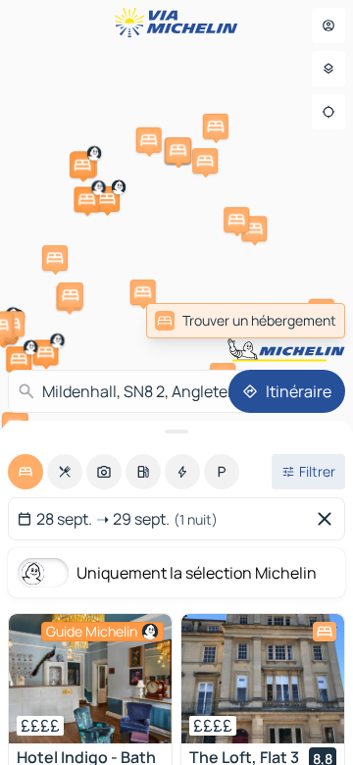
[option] (25, 471)
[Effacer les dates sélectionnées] (328, 518)
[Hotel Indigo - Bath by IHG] (90, 678)
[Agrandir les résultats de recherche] (176, 431)
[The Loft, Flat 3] (262, 678)
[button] (45, 352)
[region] (90, 678)
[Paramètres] (328, 68)
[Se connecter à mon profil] (328, 25)
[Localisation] (328, 111)
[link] (245, 320)
